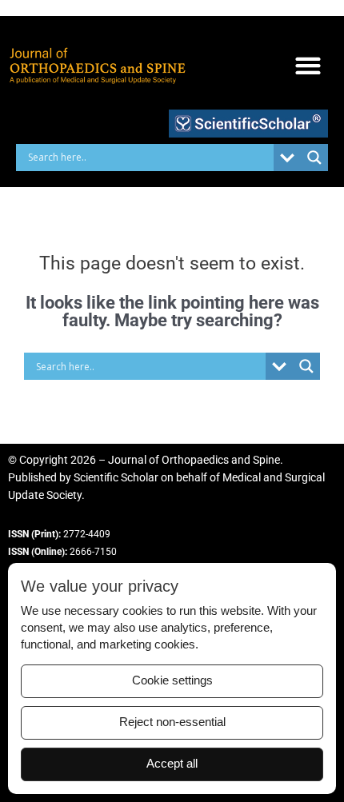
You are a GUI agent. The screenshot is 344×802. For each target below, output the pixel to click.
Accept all (172, 763)
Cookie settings (172, 680)
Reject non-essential (172, 722)
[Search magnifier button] (314, 157)
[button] (307, 66)
